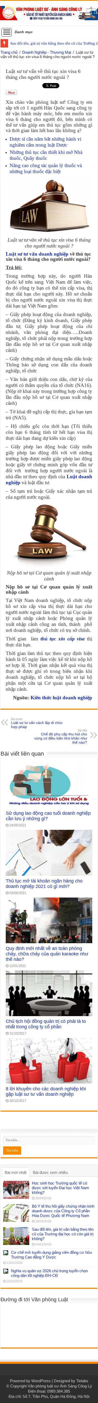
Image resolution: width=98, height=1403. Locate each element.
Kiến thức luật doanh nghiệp (61, 697)
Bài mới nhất (15, 1172)
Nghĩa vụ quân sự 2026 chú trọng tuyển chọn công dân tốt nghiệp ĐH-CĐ (49, 1273)
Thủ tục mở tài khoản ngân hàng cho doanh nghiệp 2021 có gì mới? (44, 883)
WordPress (41, 1381)
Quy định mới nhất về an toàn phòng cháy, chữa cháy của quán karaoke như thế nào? (47, 954)
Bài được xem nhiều (50, 1172)
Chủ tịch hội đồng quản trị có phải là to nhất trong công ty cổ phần (46, 1024)
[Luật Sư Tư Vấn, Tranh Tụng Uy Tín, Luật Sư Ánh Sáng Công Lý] (49, 12)
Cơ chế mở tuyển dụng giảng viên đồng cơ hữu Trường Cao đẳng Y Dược (51, 1254)
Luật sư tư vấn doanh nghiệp (37, 254)
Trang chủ (9, 52)
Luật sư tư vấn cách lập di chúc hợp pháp (37, 723)
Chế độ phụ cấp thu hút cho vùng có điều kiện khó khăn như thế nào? (60, 736)
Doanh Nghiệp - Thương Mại (46, 52)
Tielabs (82, 1381)
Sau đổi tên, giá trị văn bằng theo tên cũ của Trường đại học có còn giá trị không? (63, 1234)
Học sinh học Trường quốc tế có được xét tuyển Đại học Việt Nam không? (60, 1188)
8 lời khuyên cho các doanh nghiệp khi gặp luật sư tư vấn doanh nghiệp (46, 1091)
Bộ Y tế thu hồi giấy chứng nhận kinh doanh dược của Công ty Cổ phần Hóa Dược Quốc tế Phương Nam (63, 1211)
